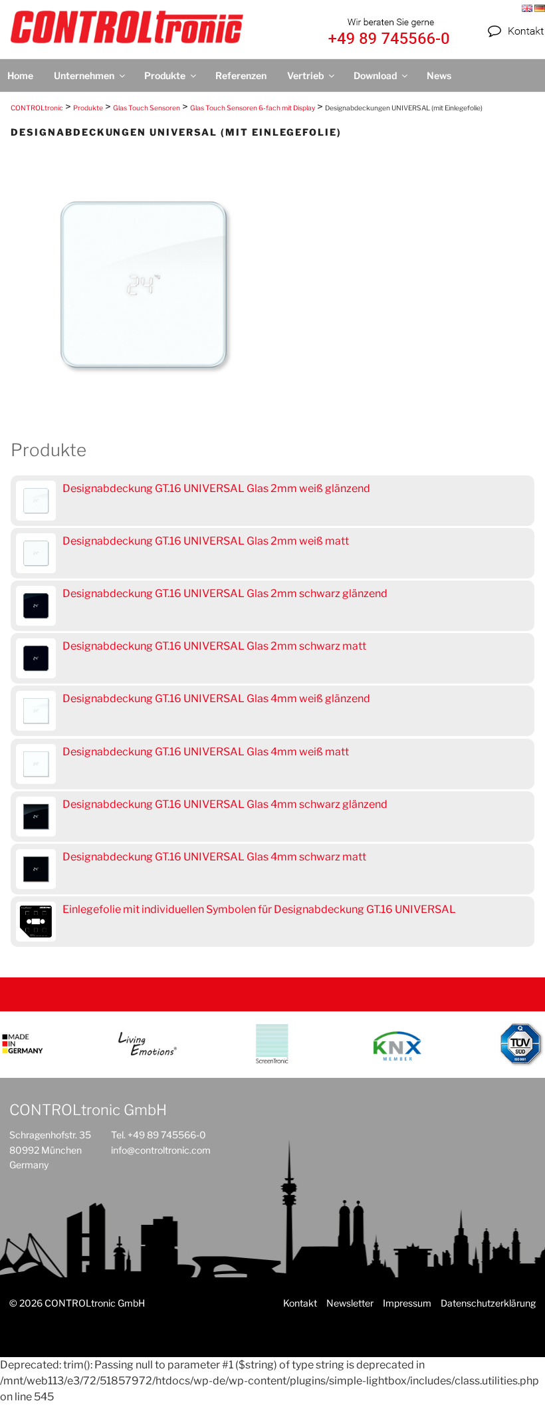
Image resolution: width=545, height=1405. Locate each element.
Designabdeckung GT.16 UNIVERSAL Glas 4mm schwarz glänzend (224, 804)
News (439, 75)
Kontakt (300, 1303)
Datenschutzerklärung (488, 1303)
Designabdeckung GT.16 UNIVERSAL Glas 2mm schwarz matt (214, 646)
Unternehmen (84, 75)
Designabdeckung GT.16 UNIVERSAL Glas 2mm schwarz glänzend (224, 593)
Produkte (164, 75)
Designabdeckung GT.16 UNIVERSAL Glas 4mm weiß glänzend (216, 698)
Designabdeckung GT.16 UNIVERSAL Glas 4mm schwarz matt (214, 856)
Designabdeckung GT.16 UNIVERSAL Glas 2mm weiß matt (205, 541)
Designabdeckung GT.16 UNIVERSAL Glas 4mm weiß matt (205, 751)
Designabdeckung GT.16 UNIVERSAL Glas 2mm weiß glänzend (216, 488)
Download (375, 75)
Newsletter (350, 1303)
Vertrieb (305, 75)
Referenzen (241, 75)
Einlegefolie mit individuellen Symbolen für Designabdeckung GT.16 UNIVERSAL (259, 909)
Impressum (407, 1303)
